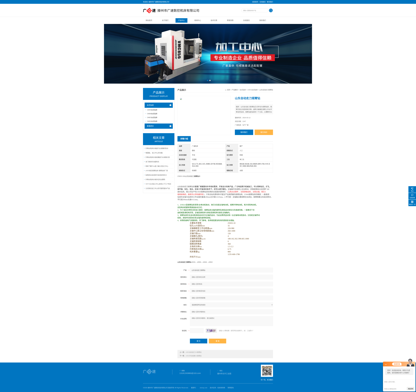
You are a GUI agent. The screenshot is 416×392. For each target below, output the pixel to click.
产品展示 (235, 90)
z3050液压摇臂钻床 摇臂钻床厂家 (156, 170)
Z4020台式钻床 (152, 114)
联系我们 (270, 2)
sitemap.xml (203, 388)
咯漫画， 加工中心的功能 (154, 153)
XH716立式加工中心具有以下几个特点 (158, 184)
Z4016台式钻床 (152, 110)
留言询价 (263, 132)
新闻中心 (197, 20)
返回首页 (255, 2)
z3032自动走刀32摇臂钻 (194, 352)
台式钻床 (150, 105)
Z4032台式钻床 (152, 121)
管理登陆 (231, 388)
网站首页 (149, 20)
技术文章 (214, 20)
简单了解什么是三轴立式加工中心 (156, 166)
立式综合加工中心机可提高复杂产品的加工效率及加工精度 (159, 188)
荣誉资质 (230, 20)
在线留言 (263, 2)
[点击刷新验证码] (211, 330)
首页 (228, 90)
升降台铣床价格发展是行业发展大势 (157, 157)
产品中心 (181, 20)
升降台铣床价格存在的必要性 (155, 179)
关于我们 (165, 20)
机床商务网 (221, 388)
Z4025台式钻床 (152, 117)
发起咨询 (410, 389)
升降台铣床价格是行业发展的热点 (156, 148)
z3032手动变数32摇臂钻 (194, 356)
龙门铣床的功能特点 (152, 162)
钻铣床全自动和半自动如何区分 (156, 175)
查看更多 (150, 126)
